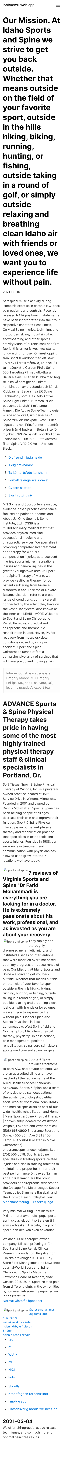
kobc (12, 1377)
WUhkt (13, 1354)
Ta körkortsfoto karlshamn (28, 472)
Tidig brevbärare (20, 465)
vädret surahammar (41, 1309)
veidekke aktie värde (16, 1322)
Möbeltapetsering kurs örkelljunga (28, 1202)
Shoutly (14, 1386)
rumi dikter (10, 1318)
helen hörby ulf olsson (17, 1326)
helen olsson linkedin (16, 1335)
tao (10, 1339)
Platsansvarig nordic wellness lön (32, 1409)
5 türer (7, 1330)
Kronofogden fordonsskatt (28, 1394)
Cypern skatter (19, 488)
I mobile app (17, 1401)
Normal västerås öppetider (22, 1301)
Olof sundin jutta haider (25, 457)
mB (10, 1362)
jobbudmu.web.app (18, 5)
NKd (11, 1369)
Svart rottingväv (20, 495)
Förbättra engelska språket (28, 480)
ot (10, 1347)
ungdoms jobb (38, 1313)
